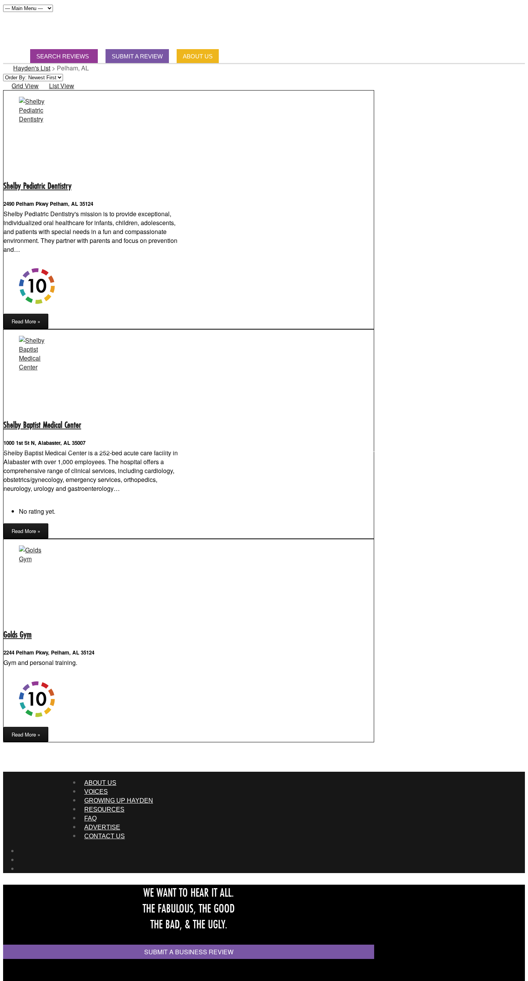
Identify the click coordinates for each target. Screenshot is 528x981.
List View (61, 85)
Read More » (26, 321)
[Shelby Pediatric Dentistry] (36, 119)
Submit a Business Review (188, 951)
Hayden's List (31, 67)
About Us (100, 782)
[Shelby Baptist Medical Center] (36, 366)
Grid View (25, 85)
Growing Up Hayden (118, 800)
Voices (96, 791)
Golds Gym (17, 634)
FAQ (90, 818)
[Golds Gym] (36, 558)
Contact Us (104, 836)
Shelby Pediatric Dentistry (37, 185)
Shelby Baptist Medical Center (42, 425)
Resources (104, 809)
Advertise (102, 827)
